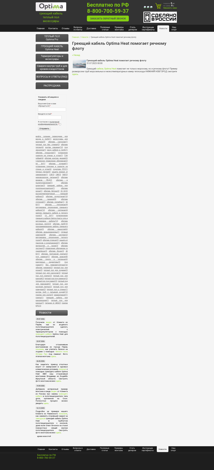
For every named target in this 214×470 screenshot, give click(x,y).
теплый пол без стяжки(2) (48, 145)
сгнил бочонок (52, 425)
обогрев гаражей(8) (46, 199)
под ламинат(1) (43, 257)
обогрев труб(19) (60, 224)
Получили (41, 322)
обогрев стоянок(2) (51, 240)
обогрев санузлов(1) (58, 142)
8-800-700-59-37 (108, 11)
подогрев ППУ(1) (60, 169)
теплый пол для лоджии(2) (56, 270)
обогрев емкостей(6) (57, 229)
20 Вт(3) (64, 191)
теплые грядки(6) (43, 172)
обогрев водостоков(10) (57, 196)
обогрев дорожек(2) (44, 268)
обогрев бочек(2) (56, 251)
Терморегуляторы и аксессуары (52, 57)
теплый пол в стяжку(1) (57, 290)
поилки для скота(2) (44, 295)
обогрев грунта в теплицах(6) (52, 259)
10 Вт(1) (49, 216)
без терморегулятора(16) (57, 265)
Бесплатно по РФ (108, 5)
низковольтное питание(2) (47, 177)
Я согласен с (48, 123)
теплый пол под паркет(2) (46, 281)
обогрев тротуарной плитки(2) (54, 254)
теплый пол (51, 17)
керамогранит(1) (61, 295)
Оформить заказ (170, 8)
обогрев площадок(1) (46, 153)
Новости (84, 37)
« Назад (76, 55)
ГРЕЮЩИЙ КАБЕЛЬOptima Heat (52, 48)
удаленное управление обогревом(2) (52, 161)
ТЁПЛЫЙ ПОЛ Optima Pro (52, 38)
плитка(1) (40, 298)
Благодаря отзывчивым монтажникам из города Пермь (52, 345)
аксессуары (51, 21)
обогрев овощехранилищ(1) (48, 232)
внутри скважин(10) (54, 147)
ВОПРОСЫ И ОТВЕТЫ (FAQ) (52, 76)
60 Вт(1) (40, 164)
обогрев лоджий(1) (58, 164)
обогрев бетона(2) (51, 191)
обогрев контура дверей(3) (56, 158)
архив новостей (44, 436)
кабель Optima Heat (106, 68)
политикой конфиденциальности (48, 123)
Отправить (44, 128)
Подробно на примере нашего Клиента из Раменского (52, 412)
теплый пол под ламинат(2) (56, 279)
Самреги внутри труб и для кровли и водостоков (52, 67)
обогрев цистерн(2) (58, 235)
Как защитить (43, 364)
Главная (75, 37)
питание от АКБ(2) (53, 303)
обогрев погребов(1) (55, 202)
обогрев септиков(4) (58, 210)
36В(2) (65, 175)
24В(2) (58, 175)
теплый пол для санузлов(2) (48, 273)
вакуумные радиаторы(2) (48, 262)
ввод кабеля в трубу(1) (57, 150)
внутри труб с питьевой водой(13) (52, 292)
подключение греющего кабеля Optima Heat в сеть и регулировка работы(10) (52, 218)
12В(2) (51, 175)
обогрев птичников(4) (56, 205)
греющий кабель (51, 13)
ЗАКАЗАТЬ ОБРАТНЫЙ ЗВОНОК (108, 18)
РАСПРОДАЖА (52, 85)
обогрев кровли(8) (59, 257)
